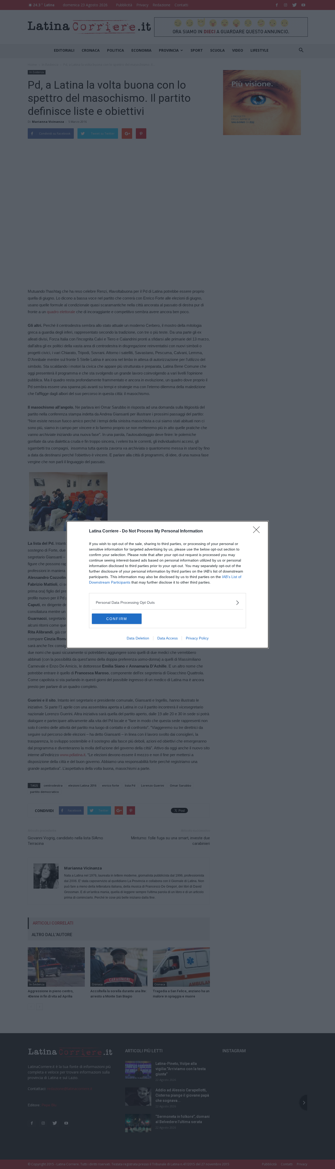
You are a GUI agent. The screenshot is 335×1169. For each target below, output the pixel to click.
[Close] (258, 531)
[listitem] (167, 602)
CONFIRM (116, 619)
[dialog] (167, 584)
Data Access (167, 638)
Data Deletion (138, 638)
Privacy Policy (197, 638)
